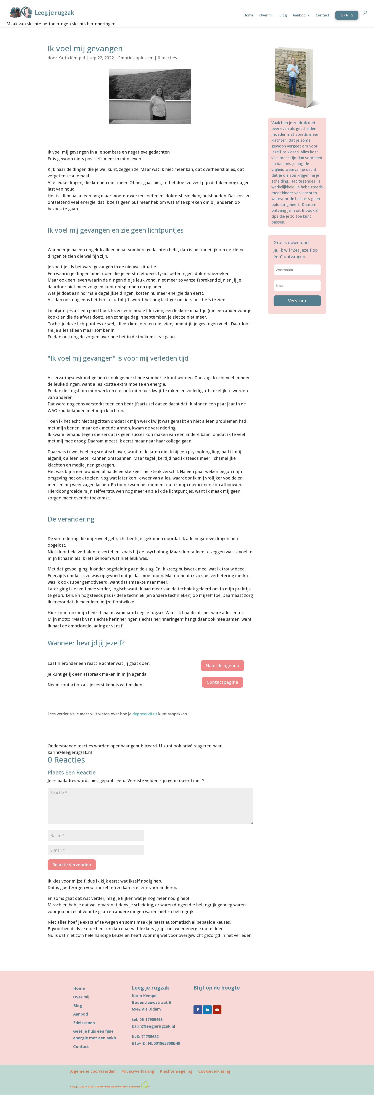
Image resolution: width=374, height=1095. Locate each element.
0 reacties (167, 58)
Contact (322, 16)
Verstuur (297, 301)
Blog (283, 16)
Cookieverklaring (214, 1071)
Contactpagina (222, 682)
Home (248, 16)
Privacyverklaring (137, 1071)
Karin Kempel (71, 58)
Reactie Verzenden (71, 865)
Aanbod (299, 16)
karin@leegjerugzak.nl (153, 1026)
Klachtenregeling (176, 1071)
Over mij (266, 16)
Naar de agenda (222, 665)
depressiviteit (144, 714)
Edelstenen (84, 1022)
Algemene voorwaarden (93, 1071)
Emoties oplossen (135, 58)
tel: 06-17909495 (147, 1019)
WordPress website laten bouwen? (118, 1086)
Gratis (347, 15)
